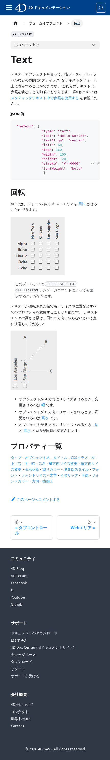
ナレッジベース (23, 654)
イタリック (69, 475)
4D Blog (17, 568)
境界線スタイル (76, 469)
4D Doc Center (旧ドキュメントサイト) (42, 647)
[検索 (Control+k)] (101, 8)
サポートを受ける (25, 675)
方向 (35, 481)
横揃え (47, 481)
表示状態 (32, 469)
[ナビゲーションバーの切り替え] (9, 7)
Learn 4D (18, 640)
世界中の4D (20, 718)
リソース (18, 668)
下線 (85, 475)
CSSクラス (79, 457)
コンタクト (20, 711)
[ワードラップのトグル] (84, 126)
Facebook (19, 582)
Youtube (18, 597)
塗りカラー (51, 469)
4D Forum (19, 575)
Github (17, 604)
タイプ (16, 457)
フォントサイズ (33, 475)
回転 (81, 203)
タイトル (60, 457)
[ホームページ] (15, 23)
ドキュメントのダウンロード (34, 633)
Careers (17, 725)
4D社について (22, 704)
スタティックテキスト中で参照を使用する (45, 97)
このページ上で (26, 44)
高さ (45, 417)
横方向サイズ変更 (63, 463)
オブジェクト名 (37, 457)
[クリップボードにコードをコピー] (93, 126)
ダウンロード (21, 661)
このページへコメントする (38, 499)
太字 (53, 475)
